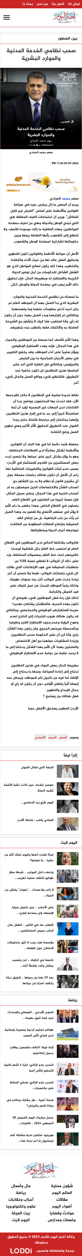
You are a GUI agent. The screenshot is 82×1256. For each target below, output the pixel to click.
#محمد (52, 737)
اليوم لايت (69, 843)
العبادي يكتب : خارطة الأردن (35, 820)
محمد (66, 199)
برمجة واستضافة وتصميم (55, 1251)
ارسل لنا (74, 4)
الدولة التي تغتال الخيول (37, 767)
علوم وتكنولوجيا (20, 1206)
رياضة (72, 1000)
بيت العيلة (20, 1213)
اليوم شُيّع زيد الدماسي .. (37, 802)
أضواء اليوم (62, 1206)
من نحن (42, 4)
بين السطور (67, 38)
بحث (29, 4)
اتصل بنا (58, 4)
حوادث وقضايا (62, 1213)
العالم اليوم (62, 1193)
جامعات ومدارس (62, 1220)
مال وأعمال (21, 1186)
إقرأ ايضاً (70, 755)
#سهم (63, 737)
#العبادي (40, 737)
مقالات (62, 1199)
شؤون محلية (62, 1186)
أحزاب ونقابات (20, 1199)
